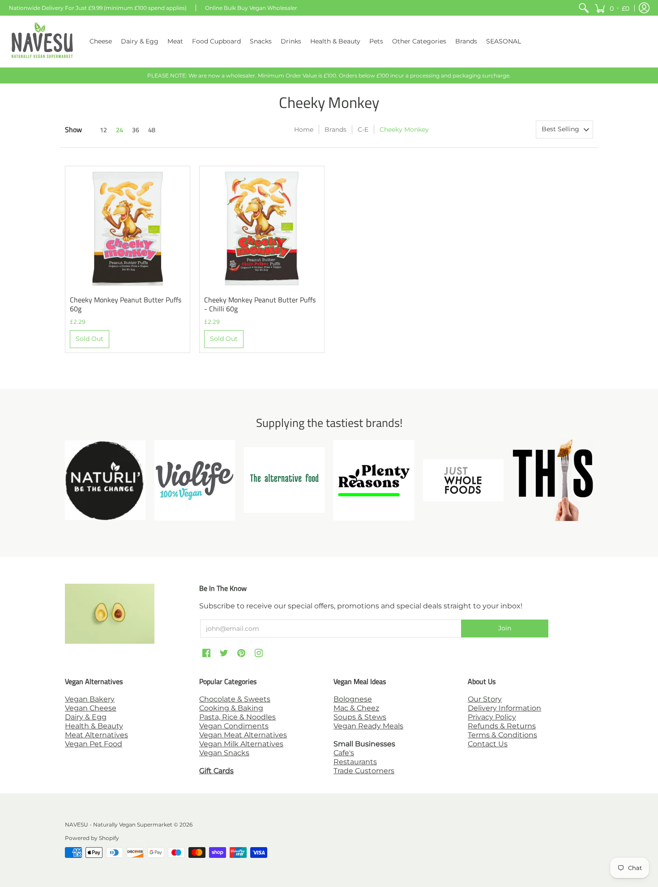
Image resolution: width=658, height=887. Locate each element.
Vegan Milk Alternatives (241, 744)
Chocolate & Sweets (234, 699)
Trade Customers (363, 770)
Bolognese (352, 699)
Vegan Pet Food (93, 744)
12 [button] (103, 129)
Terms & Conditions (502, 735)
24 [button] (119, 129)
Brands (335, 129)
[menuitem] (584, 8)
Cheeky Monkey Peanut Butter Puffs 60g (125, 304)
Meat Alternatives (96, 735)
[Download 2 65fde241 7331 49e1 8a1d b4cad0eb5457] (373, 480)
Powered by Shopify (92, 838)
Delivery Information (504, 708)
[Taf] (284, 480)
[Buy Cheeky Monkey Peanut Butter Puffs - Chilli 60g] (262, 228)
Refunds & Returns (502, 726)
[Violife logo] (194, 480)
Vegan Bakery (90, 699)
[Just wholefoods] (463, 480)
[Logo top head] (553, 480)
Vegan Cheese (90, 708)
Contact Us (488, 744)
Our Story (485, 699)
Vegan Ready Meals (368, 726)
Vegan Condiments (234, 726)
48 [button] (151, 129)
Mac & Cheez (356, 708)
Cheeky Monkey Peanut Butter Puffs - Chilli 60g (260, 304)
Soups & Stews (359, 717)
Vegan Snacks (224, 753)
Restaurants (355, 762)
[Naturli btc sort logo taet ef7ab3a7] (105, 480)
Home (303, 129)
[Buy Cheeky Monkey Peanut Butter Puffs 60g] (127, 228)
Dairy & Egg (86, 717)
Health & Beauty (94, 726)
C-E (363, 129)
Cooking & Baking (231, 708)
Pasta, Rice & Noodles (237, 717)
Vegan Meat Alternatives (243, 735)
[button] (612, 8)
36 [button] (135, 129)
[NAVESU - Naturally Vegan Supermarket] (42, 41)
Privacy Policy (492, 717)
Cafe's (343, 753)
